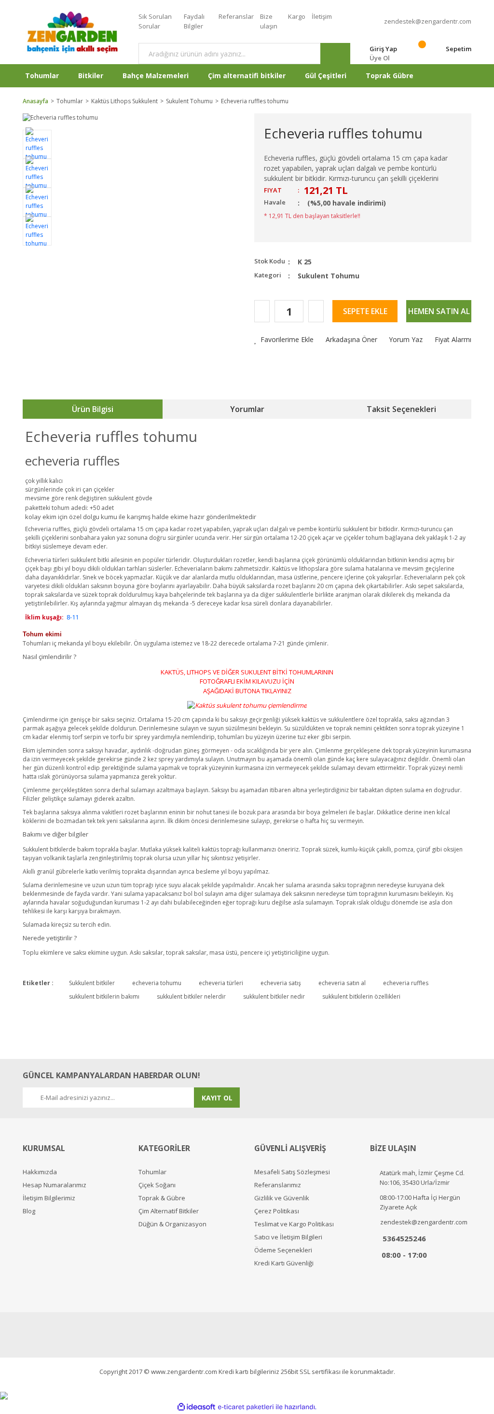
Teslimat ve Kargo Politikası (294, 1224)
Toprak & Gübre (161, 1198)
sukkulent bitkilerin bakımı (104, 996)
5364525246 (404, 1238)
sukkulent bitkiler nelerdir (191, 996)
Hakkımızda (40, 1172)
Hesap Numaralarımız (54, 1185)
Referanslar (236, 16)
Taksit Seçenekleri (401, 409)
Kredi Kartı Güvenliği (284, 1263)
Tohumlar (152, 1172)
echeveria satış (281, 983)
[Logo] (73, 32)
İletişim (322, 16)
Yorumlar (247, 409)
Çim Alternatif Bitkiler (168, 1211)
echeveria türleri (221, 983)
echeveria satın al (342, 983)
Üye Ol (380, 58)
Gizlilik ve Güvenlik (281, 1198)
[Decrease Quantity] (262, 311)
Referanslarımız (277, 1185)
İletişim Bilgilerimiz (49, 1198)
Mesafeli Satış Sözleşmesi (292, 1172)
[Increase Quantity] (316, 311)
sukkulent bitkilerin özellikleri (361, 996)
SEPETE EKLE (365, 311)
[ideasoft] (196, 1407)
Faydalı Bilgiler (194, 21)
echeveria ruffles (405, 983)
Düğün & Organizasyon (172, 1224)
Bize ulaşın (268, 21)
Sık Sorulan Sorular (155, 21)
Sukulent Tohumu (328, 275)
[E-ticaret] (246, 1406)
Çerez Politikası (276, 1211)
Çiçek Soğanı (157, 1185)
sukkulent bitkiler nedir (274, 996)
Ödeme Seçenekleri (283, 1250)
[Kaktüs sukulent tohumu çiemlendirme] (247, 704)
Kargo (296, 16)
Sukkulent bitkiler (92, 983)
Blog (29, 1211)
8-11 (73, 617)
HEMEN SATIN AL (439, 311)
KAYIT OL (217, 1097)
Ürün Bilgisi (92, 409)
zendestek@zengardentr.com (427, 21)
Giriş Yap (383, 48)
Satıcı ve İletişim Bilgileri (288, 1237)
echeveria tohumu (156, 983)
